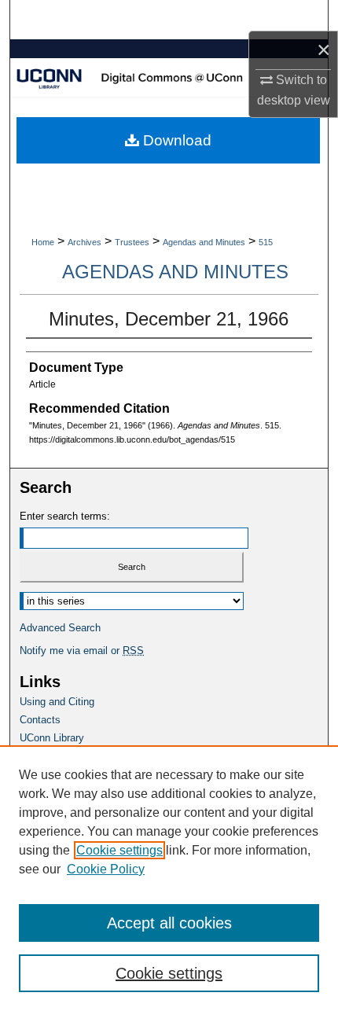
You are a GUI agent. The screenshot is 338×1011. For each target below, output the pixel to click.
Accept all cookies (169, 923)
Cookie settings (119, 850)
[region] (169, 878)
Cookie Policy (106, 869)
